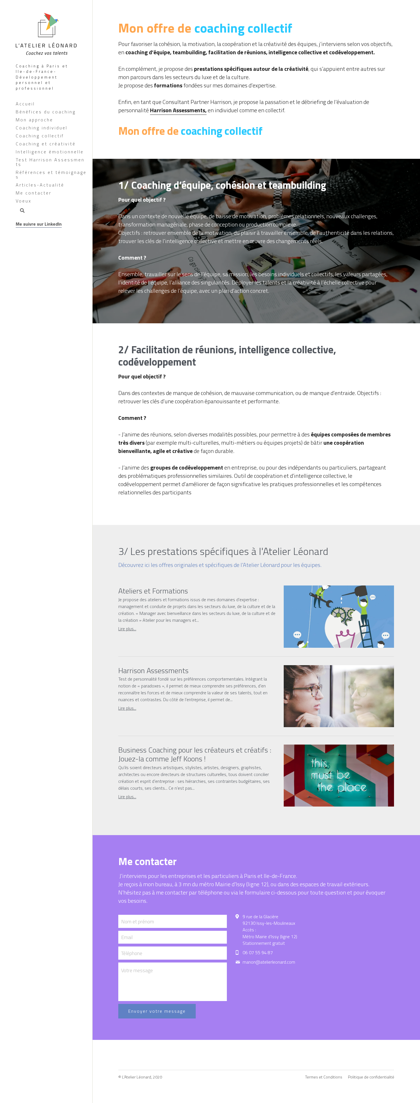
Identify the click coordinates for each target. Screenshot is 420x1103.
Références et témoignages (51, 174)
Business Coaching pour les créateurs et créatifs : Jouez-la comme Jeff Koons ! (194, 754)
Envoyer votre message (157, 1011)
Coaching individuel (41, 127)
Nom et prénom (137, 921)
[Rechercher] (20, 210)
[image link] (46, 33)
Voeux (23, 200)
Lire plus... (127, 628)
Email (127, 937)
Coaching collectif (40, 135)
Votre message (137, 970)
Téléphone (131, 952)
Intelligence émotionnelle (50, 151)
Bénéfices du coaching (46, 111)
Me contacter (33, 192)
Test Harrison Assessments (50, 162)
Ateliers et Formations (153, 590)
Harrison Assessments (153, 670)
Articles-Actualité (40, 184)
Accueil (25, 103)
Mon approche (34, 119)
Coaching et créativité (46, 143)
